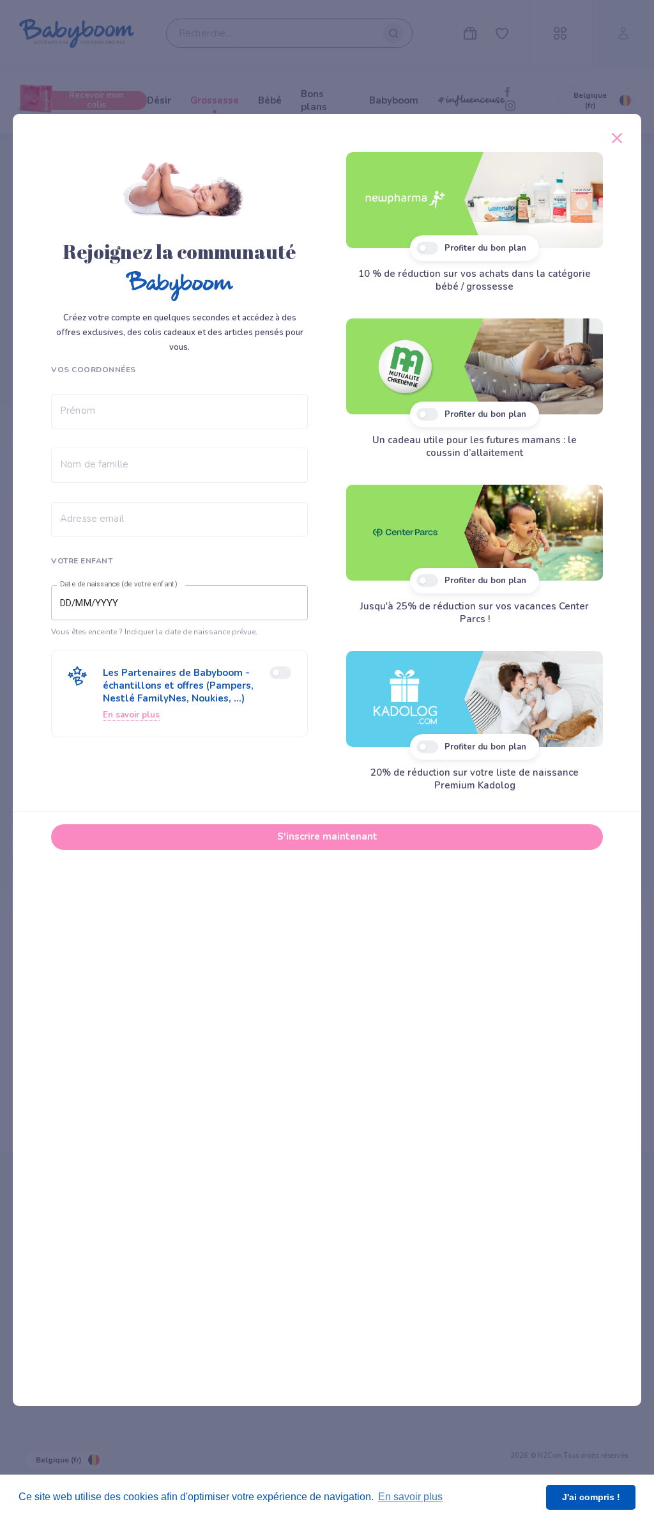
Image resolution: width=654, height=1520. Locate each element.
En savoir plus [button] (410, 1496)
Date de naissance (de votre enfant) (119, 584)
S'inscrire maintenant (327, 836)
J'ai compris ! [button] (591, 1497)
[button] (179, 693)
